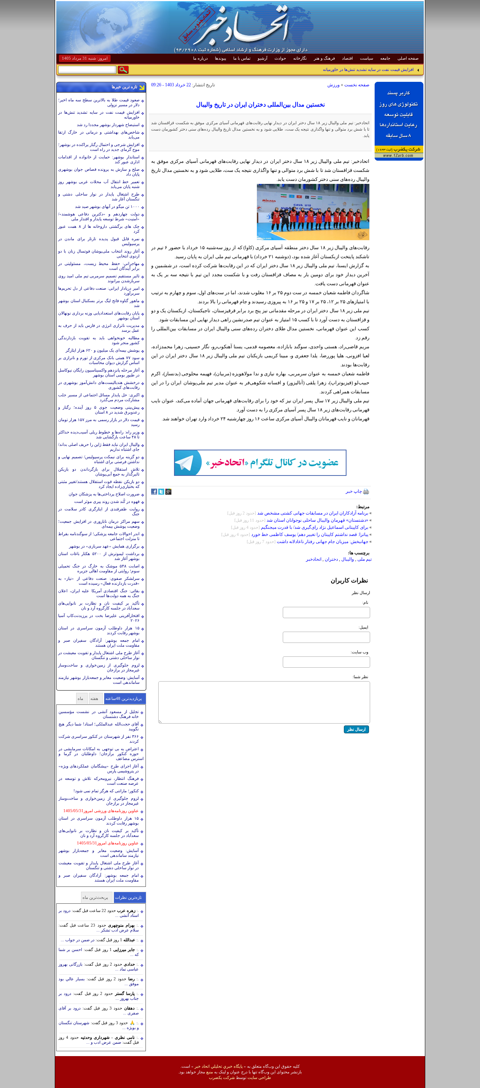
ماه (80, 698)
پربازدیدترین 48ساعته (123, 698)
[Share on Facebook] (154, 493)
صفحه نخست (356, 84)
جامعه (385, 58)
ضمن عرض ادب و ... (103, 1042)
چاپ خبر (354, 491)
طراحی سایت (259, 1077)
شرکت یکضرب (222, 1077)
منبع (209, 1072)
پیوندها (220, 58)
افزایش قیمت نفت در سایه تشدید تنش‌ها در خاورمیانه (368, 69)
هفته (94, 698)
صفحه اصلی (408, 58)
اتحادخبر (313, 559)
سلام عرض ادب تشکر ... (117, 930)
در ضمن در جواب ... (77, 940)
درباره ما (200, 58)
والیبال (347, 559)
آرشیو (262, 58)
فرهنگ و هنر (324, 58)
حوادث (280, 58)
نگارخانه (300, 58)
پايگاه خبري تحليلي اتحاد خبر (219, 1066)
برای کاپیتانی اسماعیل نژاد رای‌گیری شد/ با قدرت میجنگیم (314, 527)
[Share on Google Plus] (168, 493)
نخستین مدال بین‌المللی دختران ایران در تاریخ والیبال (260, 104)
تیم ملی (364, 559)
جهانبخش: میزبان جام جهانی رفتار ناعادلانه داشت (322, 541)
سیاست (366, 58)
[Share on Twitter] (161, 493)
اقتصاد (347, 58)
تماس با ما (241, 58)
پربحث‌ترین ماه (95, 897)
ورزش (333, 84)
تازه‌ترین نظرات (128, 897)
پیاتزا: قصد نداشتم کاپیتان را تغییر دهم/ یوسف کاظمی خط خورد (309, 534)
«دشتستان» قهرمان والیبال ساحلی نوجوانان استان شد (317, 520)
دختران (331, 559)
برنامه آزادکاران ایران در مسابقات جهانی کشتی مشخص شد (312, 513)
